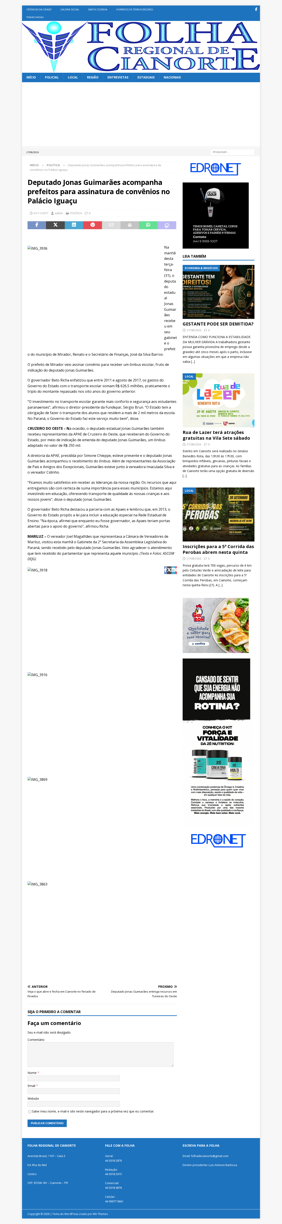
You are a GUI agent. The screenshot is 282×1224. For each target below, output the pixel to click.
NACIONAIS (172, 77)
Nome (32, 1073)
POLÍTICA (76, 213)
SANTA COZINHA (97, 9)
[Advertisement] (141, 115)
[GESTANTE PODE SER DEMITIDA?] (218, 292)
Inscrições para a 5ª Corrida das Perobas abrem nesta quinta (218, 549)
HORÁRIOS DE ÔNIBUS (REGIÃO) (134, 9)
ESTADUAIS (146, 77)
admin (59, 213)
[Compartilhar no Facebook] (37, 225)
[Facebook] (256, 9)
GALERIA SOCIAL (69, 9)
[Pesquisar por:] (232, 152)
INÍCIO (31, 77)
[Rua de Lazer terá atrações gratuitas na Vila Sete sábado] (218, 400)
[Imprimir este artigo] (130, 225)
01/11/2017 (41, 213)
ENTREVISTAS (118, 77)
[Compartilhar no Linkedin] (74, 225)
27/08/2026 (194, 330)
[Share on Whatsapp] (148, 225)
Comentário (36, 1040)
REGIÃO (92, 77)
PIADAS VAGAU (35, 17)
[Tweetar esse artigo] (55, 225)
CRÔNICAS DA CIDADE (39, 9)
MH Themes (100, 1214)
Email (32, 1086)
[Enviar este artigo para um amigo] (111, 225)
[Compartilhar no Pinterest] (92, 225)
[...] (193, 361)
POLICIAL (52, 77)
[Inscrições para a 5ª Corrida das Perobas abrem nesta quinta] (218, 514)
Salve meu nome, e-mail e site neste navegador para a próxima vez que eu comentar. (93, 1111)
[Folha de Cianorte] (141, 70)
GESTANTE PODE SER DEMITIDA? (218, 324)
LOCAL (73, 77)
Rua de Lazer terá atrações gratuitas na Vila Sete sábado (216, 435)
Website (33, 1098)
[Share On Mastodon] (167, 225)
